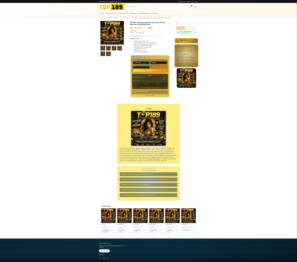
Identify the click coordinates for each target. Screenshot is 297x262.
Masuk (196, 1)
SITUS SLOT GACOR (111, 13)
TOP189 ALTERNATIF (144, 13)
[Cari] (129, 7)
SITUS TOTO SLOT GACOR (125, 17)
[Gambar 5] (102, 53)
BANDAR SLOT (133, 13)
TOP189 (102, 13)
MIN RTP (135, 65)
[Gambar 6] (108, 53)
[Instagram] (104, 258)
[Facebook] (100, 258)
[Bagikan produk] (168, 23)
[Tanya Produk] (193, 28)
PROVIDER (135, 60)
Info (195, 40)
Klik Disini (145, 52)
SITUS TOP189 (102, 17)
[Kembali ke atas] (293, 254)
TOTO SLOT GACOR (123, 13)
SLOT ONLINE (134, 17)
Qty (177, 21)
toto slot (153, 157)
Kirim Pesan (105, 251)
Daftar (192, 1)
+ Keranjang (181, 28)
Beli (188, 28)
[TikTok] (107, 258)
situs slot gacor (140, 148)
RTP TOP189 (154, 13)
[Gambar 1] (102, 48)
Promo (188, 1)
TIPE (151, 60)
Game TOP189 (182, 1)
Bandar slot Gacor (154, 159)
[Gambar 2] (108, 48)
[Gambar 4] (119, 48)
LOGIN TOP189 (115, 17)
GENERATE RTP (150, 70)
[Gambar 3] (114, 48)
